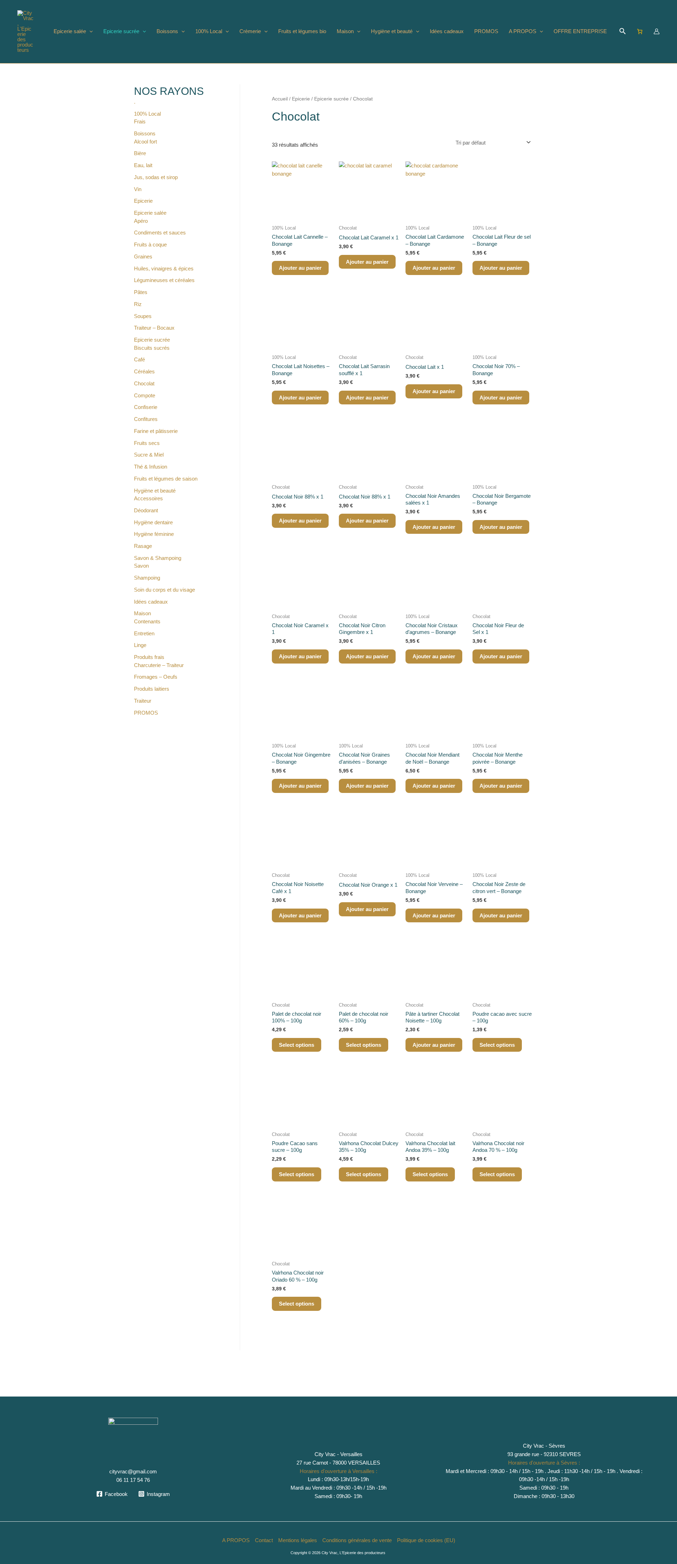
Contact (264, 1540)
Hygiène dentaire (153, 522)
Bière (140, 153)
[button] (89, 31)
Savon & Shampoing (157, 558)
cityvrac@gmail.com (133, 1471)
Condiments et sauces (160, 233)
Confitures (146, 419)
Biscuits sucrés (152, 348)
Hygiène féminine (154, 534)
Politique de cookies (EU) (426, 1540)
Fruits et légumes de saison (165, 479)
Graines (143, 256)
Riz (138, 304)
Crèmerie (250, 31)
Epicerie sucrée (121, 31)
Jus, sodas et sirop (156, 177)
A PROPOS (522, 31)
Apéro (141, 221)
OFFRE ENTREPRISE (580, 31)
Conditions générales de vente (357, 1540)
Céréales (144, 371)
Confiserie (145, 407)
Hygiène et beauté (392, 31)
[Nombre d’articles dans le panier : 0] (640, 31)
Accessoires (148, 498)
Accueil (280, 99)
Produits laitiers (151, 689)
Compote (144, 395)
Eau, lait (143, 165)
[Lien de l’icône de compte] (656, 31)
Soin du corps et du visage (164, 590)
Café (139, 359)
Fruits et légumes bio (302, 31)
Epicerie (143, 201)
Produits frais (149, 657)
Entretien (144, 633)
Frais (140, 121)
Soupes (143, 316)
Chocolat (144, 383)
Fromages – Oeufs (155, 677)
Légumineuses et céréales (164, 280)
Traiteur (142, 701)
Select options (296, 1045)
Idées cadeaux (447, 31)
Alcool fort (145, 142)
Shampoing (147, 578)
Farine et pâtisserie (156, 431)
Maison (345, 31)
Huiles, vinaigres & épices (164, 268)
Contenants (147, 621)
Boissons (167, 31)
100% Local (208, 31)
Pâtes (140, 292)
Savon (141, 566)
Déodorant (146, 510)
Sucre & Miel (149, 455)
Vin (137, 189)
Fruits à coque (150, 245)
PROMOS (486, 31)
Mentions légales (297, 1540)
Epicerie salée (70, 31)
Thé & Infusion (150, 467)
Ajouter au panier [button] (300, 268)
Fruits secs (147, 443)
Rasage (143, 546)
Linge (140, 645)
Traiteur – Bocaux (154, 328)
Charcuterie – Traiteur (159, 665)
